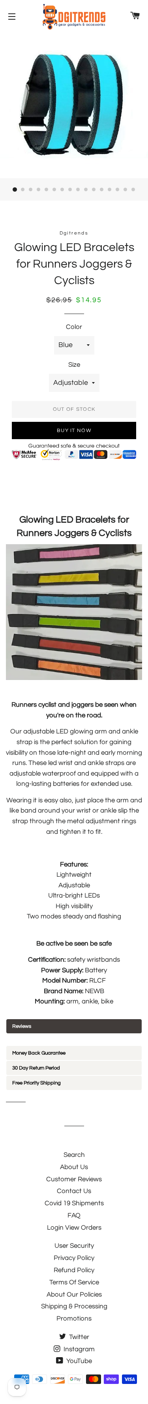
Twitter (78, 1337)
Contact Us (74, 1191)
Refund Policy (74, 1270)
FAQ (74, 1215)
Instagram (78, 1349)
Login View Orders (74, 1227)
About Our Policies (74, 1294)
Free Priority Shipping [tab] (36, 1083)
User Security (74, 1245)
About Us (74, 1167)
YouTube (78, 1361)
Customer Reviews (74, 1179)
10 (86, 190)
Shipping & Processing (74, 1306)
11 (94, 190)
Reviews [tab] (21, 1026)
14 (118, 190)
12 (102, 190)
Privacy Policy (74, 1258)
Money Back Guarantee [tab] (39, 1053)
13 (110, 190)
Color (74, 327)
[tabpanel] (74, 1040)
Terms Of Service (74, 1282)
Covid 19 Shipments (74, 1203)
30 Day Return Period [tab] (36, 1068)
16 (133, 190)
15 (125, 190)
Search (74, 1154)
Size (74, 364)
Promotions (74, 1318)
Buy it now (74, 430)
